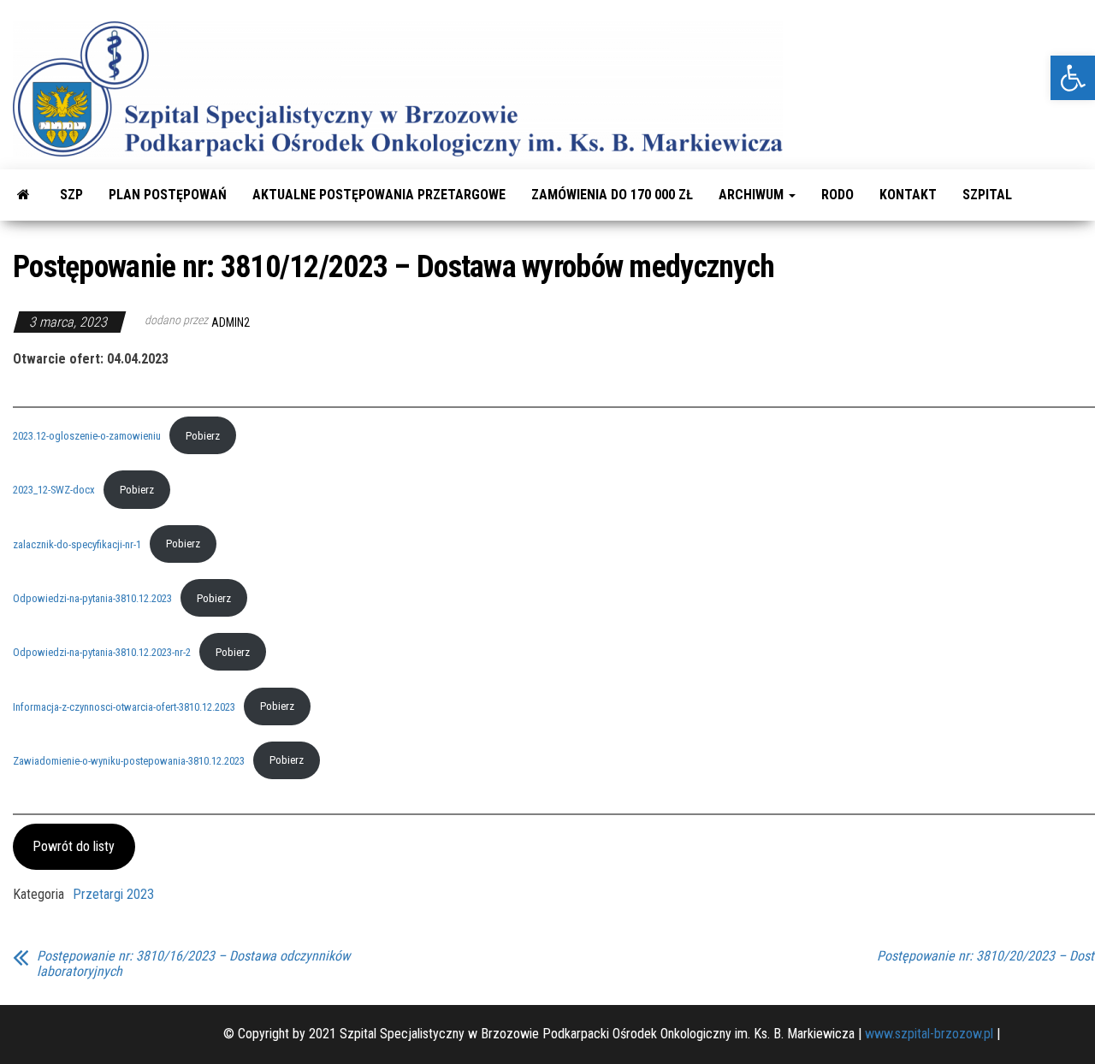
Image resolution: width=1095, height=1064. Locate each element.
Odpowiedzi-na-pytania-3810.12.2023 (92, 598)
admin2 (230, 322)
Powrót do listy (74, 846)
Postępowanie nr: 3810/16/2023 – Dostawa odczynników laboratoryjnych (193, 964)
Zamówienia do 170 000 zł (612, 194)
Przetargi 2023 (113, 894)
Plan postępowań (168, 194)
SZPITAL (987, 194)
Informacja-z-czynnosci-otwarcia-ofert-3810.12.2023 (124, 706)
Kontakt (908, 194)
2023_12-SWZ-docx (54, 489)
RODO (837, 194)
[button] (1073, 78)
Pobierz (203, 435)
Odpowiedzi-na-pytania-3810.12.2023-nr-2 (102, 652)
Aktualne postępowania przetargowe (379, 194)
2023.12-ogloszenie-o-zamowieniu (87, 435)
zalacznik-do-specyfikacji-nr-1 (77, 543)
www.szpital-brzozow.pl (929, 1034)
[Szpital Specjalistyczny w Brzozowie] (23, 195)
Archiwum (753, 194)
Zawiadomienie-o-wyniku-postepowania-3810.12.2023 (129, 760)
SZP (71, 194)
